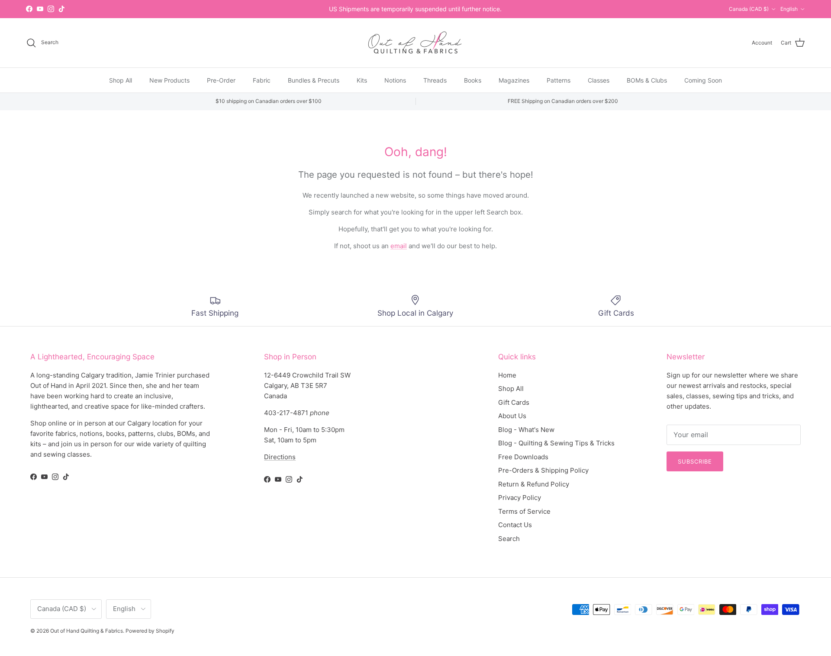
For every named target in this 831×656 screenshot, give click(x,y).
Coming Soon (703, 79)
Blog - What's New (526, 430)
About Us (512, 416)
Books (472, 79)
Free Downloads (523, 457)
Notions (395, 79)
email (398, 246)
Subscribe (695, 461)
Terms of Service (524, 511)
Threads (435, 79)
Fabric (262, 79)
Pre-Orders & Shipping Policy (543, 470)
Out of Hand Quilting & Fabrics (86, 630)
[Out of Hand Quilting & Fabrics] (415, 43)
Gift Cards (513, 402)
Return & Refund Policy (533, 484)
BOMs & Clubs (647, 79)
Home (507, 375)
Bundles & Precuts (313, 79)
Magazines (514, 79)
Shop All (120, 79)
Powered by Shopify (150, 630)
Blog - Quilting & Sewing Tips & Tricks (556, 443)
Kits (362, 79)
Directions (280, 457)
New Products (169, 79)
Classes (598, 79)
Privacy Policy (519, 497)
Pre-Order (221, 79)
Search (509, 538)
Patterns (558, 79)
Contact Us (515, 525)
